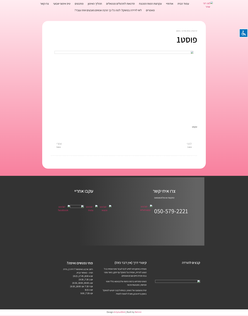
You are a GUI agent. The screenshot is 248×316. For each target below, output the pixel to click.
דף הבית (194, 31)
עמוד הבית (183, 3)
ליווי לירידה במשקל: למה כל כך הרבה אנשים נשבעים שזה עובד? (108, 10)
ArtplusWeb (119, 312)
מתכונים (79, 3)
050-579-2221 (171, 211)
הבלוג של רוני (186, 31)
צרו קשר (44, 3)
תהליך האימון (95, 3)
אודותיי (169, 3)
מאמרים (150, 10)
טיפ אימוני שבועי (61, 3)
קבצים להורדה (191, 263)
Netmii (138, 312)
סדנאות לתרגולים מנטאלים (120, 3)
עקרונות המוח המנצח (150, 3)
